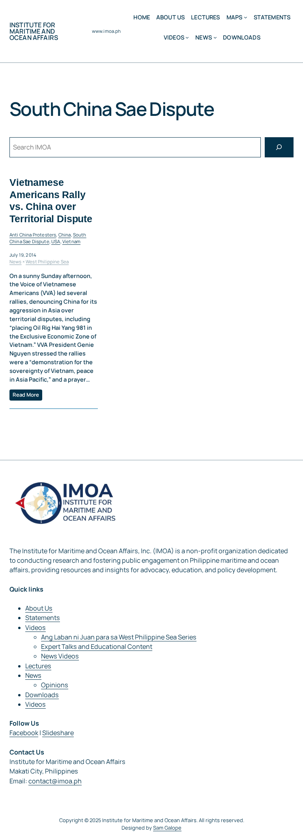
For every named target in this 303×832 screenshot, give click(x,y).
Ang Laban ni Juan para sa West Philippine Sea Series (118, 637)
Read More (26, 394)
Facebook (23, 732)
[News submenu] (215, 37)
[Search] (279, 147)
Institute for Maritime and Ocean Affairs (33, 31)
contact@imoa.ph (55, 781)
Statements (42, 617)
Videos (35, 627)
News (15, 262)
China (64, 235)
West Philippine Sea (47, 262)
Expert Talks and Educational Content (96, 646)
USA (55, 241)
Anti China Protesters (32, 235)
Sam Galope (167, 827)
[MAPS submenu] (245, 17)
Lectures (38, 666)
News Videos (60, 656)
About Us (38, 608)
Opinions (54, 685)
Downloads (42, 694)
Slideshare (58, 732)
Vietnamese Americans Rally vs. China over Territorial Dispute (50, 200)
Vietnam (71, 241)
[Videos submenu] (187, 37)
